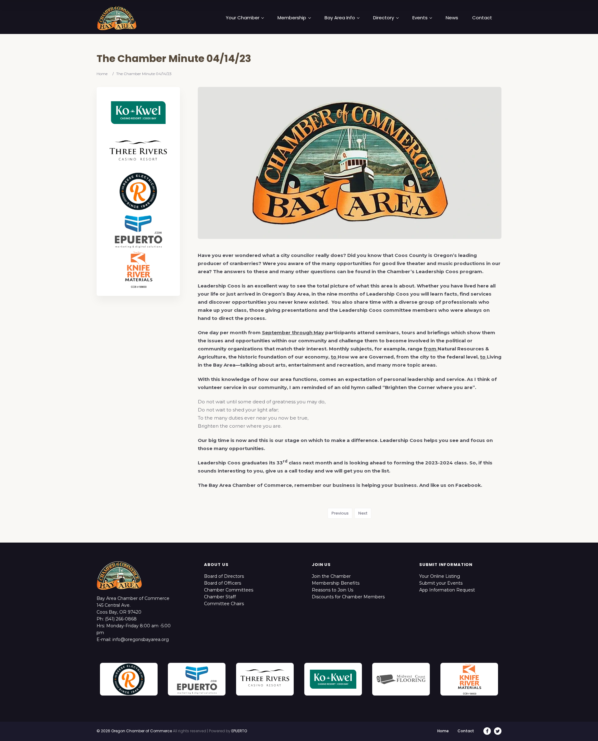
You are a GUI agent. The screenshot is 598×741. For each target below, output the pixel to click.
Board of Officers (222, 583)
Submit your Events (441, 583)
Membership (292, 18)
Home (102, 73)
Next (363, 513)
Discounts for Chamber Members (348, 597)
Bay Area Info (340, 18)
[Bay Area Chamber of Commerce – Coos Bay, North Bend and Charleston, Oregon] (117, 18)
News (452, 18)
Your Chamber (242, 18)
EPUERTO (239, 731)
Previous (340, 513)
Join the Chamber (331, 576)
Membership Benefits (335, 583)
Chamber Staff (220, 597)
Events (420, 18)
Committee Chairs (224, 603)
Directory (383, 18)
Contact (482, 18)
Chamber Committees (228, 590)
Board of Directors (224, 576)
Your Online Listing (439, 576)
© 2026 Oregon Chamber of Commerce (134, 731)
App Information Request (447, 590)
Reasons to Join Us (332, 590)
